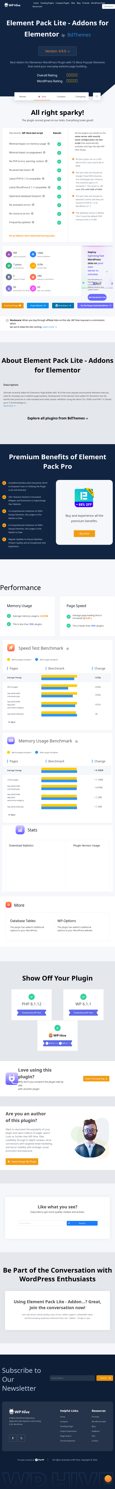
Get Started (108, 6)
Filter (73, 3)
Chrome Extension (67, 1441)
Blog (79, 3)
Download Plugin (11, 305)
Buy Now (84, 533)
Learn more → (50, 326)
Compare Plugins (62, 3)
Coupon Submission (68, 1431)
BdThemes (79, 34)
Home (36, 3)
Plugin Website (36, 305)
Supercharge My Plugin (23, 1161)
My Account (37, 6)
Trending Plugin (66, 1426)
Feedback (96, 1431)
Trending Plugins (47, 3)
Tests (43, 96)
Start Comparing (95, 1078)
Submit (82, 1223)
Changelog (80, 96)
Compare (61, 96)
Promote (86, 3)
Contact (95, 1441)
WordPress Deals (98, 3)
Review (22, 96)
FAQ (93, 1436)
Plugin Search (65, 1436)
